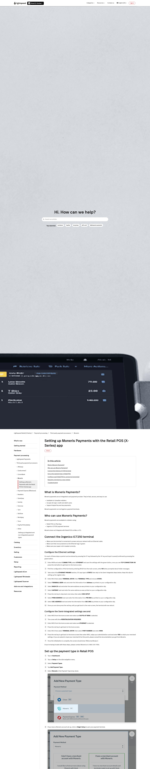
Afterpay (20, 467)
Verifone (20, 513)
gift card (84, 225)
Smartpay (21, 498)
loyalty (68, 225)
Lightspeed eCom (20, 572)
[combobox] (75, 219)
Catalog (17, 542)
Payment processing (40, 433)
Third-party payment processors (60, 433)
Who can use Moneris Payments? (58, 468)
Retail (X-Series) (36, 3)
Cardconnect (22, 470)
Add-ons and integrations (23, 586)
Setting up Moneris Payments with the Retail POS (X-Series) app (27, 484)
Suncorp (20, 506)
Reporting (17, 567)
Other (19, 528)
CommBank (21, 474)
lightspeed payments (96, 225)
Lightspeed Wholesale (22, 577)
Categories (90, 3)
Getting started (19, 446)
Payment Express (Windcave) (27, 490)
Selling (16, 552)
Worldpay (21, 517)
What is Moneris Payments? (56, 465)
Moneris (76, 433)
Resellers (20, 494)
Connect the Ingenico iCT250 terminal (59, 471)
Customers (18, 557)
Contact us (110, 3)
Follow (48, 450)
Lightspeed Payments (23, 459)
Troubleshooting (53, 482)
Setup (16, 562)
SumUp (20, 502)
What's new (18, 441)
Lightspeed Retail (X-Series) (23, 433)
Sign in (132, 3)
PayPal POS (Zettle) (24, 525)
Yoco (19, 521)
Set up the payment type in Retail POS (59, 474)
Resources (100, 3)
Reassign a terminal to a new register (59, 479)
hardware (60, 225)
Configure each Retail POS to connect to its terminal (63, 477)
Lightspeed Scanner (21, 581)
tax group (76, 225)
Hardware (17, 450)
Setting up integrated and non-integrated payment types (26, 535)
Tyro (19, 509)
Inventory (17, 547)
